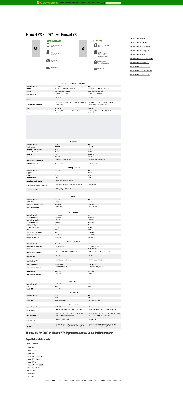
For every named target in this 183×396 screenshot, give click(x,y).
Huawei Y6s (91, 88)
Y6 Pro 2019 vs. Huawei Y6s (140, 47)
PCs (88, 3)
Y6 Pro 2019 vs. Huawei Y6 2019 (141, 59)
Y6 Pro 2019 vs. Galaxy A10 (139, 51)
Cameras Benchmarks (72, 3)
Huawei (49, 40)
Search (103, 3)
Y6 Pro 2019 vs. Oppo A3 (138, 55)
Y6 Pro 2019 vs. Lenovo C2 (139, 63)
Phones (83, 3)
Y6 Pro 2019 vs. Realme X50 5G (141, 71)
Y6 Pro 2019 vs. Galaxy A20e (140, 75)
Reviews (61, 3)
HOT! (93, 3)
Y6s (100, 40)
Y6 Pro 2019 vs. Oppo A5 (138, 38)
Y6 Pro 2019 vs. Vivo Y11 (139, 42)
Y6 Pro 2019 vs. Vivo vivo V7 (140, 67)
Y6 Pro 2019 (56, 40)
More (98, 3)
